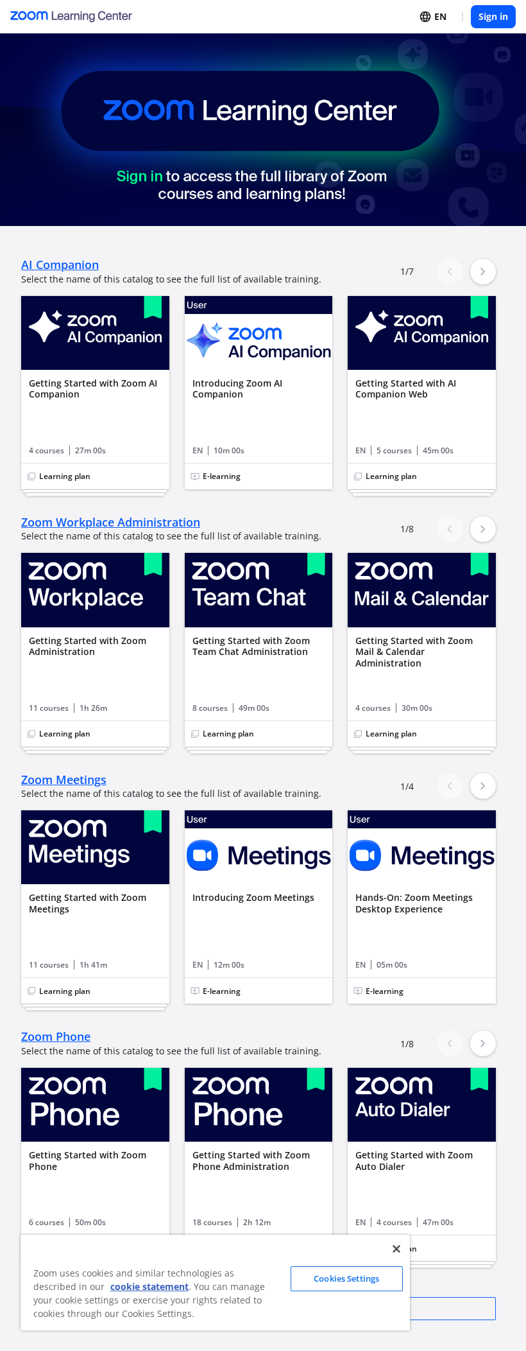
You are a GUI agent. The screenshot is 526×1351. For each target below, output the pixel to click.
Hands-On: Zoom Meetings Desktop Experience (414, 903)
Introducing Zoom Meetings (253, 897)
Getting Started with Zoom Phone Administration (251, 1160)
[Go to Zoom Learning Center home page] (71, 16)
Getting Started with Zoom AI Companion (93, 389)
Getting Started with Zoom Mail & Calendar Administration (414, 652)
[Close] (396, 1249)
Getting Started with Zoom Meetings (87, 903)
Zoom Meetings (63, 779)
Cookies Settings (346, 1278)
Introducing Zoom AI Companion (237, 389)
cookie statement (149, 1286)
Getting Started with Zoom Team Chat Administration (251, 646)
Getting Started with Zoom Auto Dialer (414, 1160)
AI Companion (60, 264)
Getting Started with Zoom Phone (87, 1160)
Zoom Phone (55, 1036)
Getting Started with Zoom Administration (87, 646)
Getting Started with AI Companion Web (405, 389)
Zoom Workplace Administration (110, 522)
